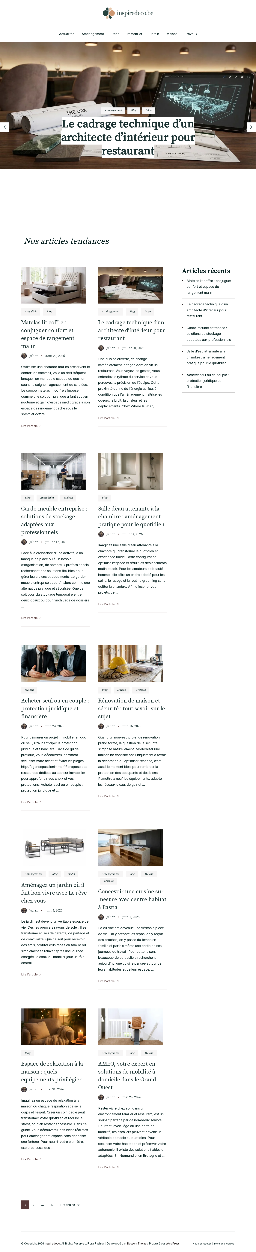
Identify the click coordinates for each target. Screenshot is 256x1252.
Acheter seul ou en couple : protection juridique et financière (55, 708)
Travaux (191, 34)
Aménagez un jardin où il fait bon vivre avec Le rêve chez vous (54, 893)
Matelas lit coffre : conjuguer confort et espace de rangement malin (209, 287)
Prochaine (67, 1205)
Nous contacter (202, 1243)
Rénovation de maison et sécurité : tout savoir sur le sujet (131, 708)
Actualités (66, 34)
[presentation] (4, 127)
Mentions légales (224, 1243)
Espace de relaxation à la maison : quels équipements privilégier (52, 1071)
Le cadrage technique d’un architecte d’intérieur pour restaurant (131, 330)
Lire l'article (29, 425)
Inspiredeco (52, 1243)
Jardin (154, 34)
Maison (172, 34)
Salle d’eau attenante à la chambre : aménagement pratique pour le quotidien (131, 516)
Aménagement (93, 34)
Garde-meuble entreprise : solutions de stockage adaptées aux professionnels (128, 140)
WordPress (173, 1243)
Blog (107, 113)
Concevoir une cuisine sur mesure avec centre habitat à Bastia (132, 899)
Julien (33, 356)
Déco (115, 34)
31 (53, 1205)
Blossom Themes (137, 1243)
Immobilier (134, 34)
